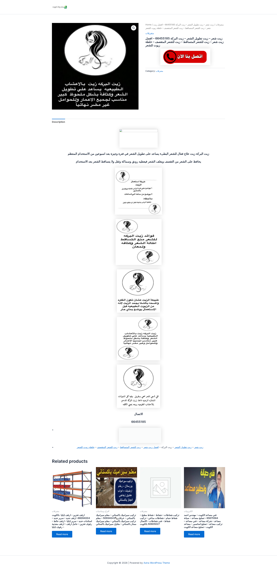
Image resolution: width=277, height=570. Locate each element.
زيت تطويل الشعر (183, 447)
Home (148, 24)
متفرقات (220, 24)
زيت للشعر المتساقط (130, 447)
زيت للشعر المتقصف (107, 447)
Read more (62, 534)
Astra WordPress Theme (157, 562)
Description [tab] (58, 121)
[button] (133, 27)
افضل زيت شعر (151, 447)
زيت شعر (198, 447)
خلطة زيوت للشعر (85, 447)
